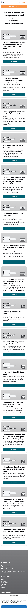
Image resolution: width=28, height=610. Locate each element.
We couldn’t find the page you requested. (13, 553)
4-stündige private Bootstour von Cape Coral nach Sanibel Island (14, 114)
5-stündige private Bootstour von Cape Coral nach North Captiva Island (14, 281)
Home (2, 579)
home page (19, 23)
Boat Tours (3, 581)
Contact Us (3, 589)
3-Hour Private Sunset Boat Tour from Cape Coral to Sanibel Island (13, 404)
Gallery (3, 587)
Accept (14, 606)
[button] (26, 595)
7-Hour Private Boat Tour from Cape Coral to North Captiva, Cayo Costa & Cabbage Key (14, 437)
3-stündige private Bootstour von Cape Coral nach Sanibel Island (14, 247)
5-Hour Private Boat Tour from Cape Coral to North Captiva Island (14, 469)
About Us (3, 584)
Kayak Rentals (4, 582)
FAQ (2, 585)
